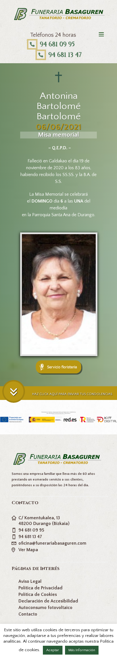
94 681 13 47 (65, 55)
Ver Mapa (28, 549)
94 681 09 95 (57, 44)
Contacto (27, 614)
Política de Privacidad (40, 587)
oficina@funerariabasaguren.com (52, 543)
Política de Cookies (37, 594)
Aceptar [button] (52, 650)
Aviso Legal (29, 581)
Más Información (81, 650)
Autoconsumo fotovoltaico (45, 607)
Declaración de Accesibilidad (48, 601)
